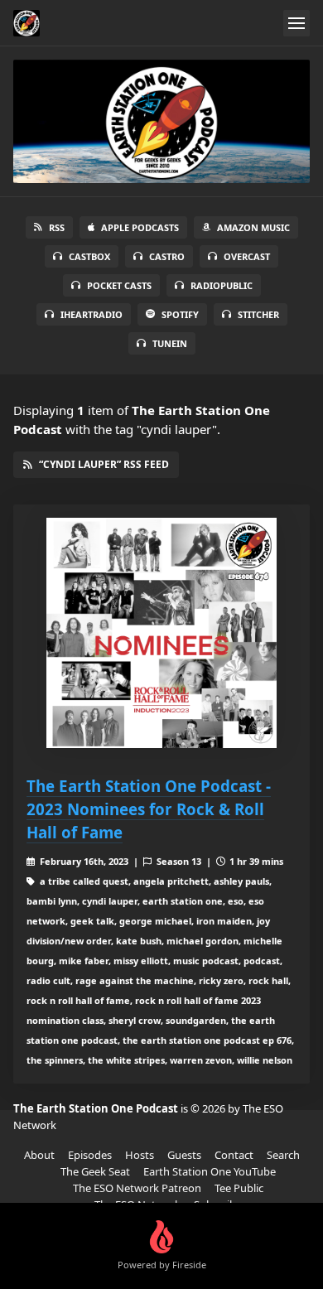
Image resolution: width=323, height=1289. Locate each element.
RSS (57, 227)
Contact (234, 1154)
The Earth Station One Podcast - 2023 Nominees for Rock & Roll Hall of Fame (149, 808)
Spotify (180, 314)
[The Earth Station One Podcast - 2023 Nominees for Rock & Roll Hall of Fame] (161, 633)
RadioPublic (221, 285)
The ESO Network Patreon (137, 1187)
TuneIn (169, 343)
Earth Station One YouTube (209, 1171)
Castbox (89, 256)
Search (283, 1154)
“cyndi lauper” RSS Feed (104, 464)
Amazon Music (253, 227)
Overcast (247, 256)
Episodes (90, 1154)
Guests (184, 1154)
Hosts (139, 1154)
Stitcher (258, 314)
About (39, 1154)
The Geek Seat (95, 1171)
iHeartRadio (91, 314)
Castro (167, 256)
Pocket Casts (119, 285)
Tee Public (239, 1187)
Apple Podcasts (140, 227)
